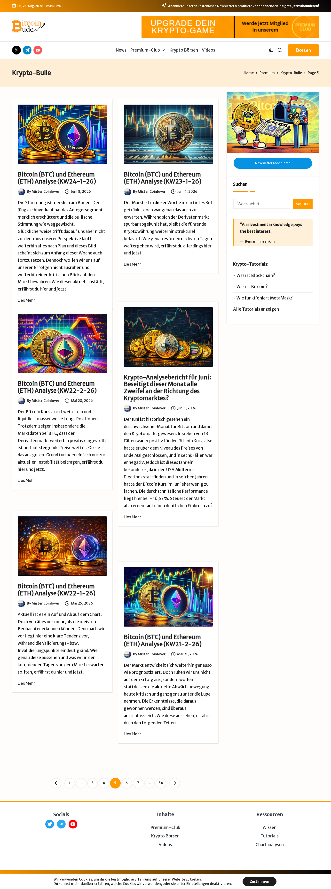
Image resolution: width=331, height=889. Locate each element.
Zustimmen (259, 881)
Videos (165, 844)
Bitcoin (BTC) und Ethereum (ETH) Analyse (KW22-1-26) (56, 589)
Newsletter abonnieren (273, 163)
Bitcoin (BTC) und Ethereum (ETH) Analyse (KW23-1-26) (162, 178)
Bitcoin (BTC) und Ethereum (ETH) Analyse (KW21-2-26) (163, 640)
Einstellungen (197, 883)
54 (160, 783)
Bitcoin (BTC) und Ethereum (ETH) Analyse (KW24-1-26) (57, 178)
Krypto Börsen (165, 836)
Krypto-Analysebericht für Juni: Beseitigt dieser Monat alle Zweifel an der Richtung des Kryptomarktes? (167, 388)
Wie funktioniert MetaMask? (264, 298)
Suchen (240, 184)
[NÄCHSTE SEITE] (174, 783)
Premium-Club (165, 827)
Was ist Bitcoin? (252, 286)
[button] (303, 50)
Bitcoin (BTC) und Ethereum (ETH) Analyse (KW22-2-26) (57, 387)
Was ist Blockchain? (255, 275)
